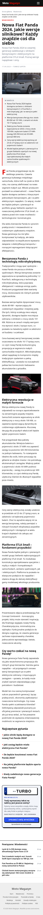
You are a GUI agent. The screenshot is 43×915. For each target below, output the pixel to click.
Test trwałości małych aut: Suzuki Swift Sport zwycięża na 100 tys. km (17, 857)
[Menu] (38, 3)
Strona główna (7, 12)
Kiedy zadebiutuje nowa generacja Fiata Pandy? (21, 776)
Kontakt (18, 900)
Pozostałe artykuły (27, 897)
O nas (38, 897)
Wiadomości (17, 12)
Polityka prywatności (12, 903)
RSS (36, 903)
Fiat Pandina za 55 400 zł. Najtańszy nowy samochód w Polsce (17, 864)
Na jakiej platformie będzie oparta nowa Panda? (21, 766)
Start (11, 894)
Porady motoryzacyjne (10, 897)
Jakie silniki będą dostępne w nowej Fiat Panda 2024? (18, 736)
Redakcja (10, 900)
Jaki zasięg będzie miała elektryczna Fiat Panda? (15, 746)
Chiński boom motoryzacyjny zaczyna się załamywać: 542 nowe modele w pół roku (18, 872)
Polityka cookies (27, 903)
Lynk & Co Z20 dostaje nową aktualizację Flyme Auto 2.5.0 (15, 850)
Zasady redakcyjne (29, 900)
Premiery (30, 894)
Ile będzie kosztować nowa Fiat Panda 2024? (19, 756)
